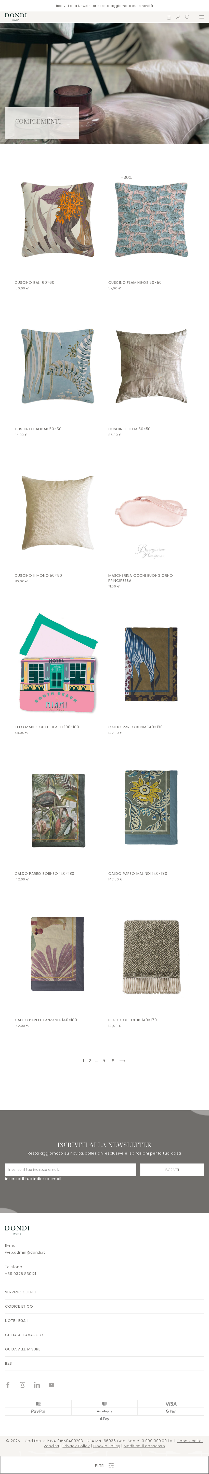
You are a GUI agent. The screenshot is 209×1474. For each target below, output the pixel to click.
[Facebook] (12, 1385)
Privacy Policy (76, 1446)
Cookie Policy (106, 1446)
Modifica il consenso (144, 1446)
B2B (8, 1363)
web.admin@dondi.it (25, 1252)
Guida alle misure (23, 1349)
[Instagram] (27, 1385)
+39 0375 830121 (20, 1273)
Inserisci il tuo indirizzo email (33, 1178)
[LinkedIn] (41, 1385)
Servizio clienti (20, 1292)
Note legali (17, 1320)
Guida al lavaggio (24, 1334)
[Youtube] (56, 1385)
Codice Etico (19, 1306)
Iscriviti (172, 1169)
